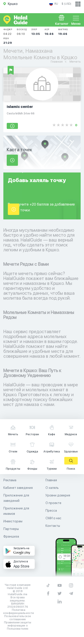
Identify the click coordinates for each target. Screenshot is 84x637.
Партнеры (11, 529)
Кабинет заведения (18, 488)
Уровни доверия (57, 495)
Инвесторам (12, 521)
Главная (51, 480)
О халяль (52, 488)
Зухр (35, 32)
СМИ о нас (53, 518)
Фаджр (7, 32)
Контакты (52, 526)
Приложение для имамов (16, 511)
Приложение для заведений (16, 498)
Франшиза (11, 536)
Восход (22, 32)
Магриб (63, 32)
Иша (7, 40)
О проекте (53, 503)
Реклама (9, 480)
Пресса (51, 510)
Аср (49, 32)
